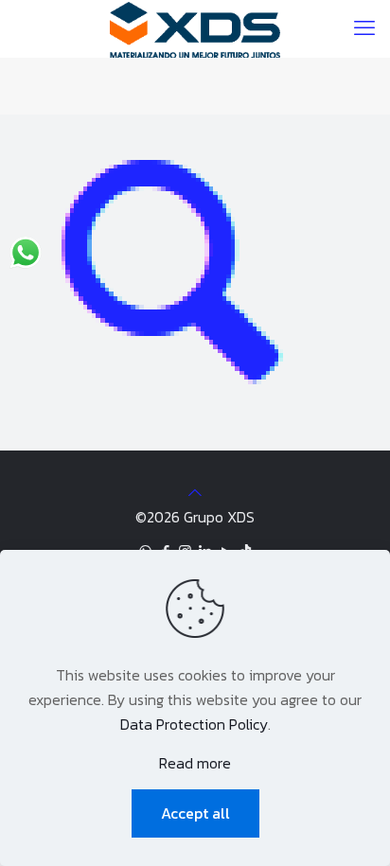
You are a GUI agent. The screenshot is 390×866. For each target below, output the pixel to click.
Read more (195, 762)
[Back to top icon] (195, 492)
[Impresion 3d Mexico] (195, 28)
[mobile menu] (364, 28)
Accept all (195, 813)
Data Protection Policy (194, 724)
